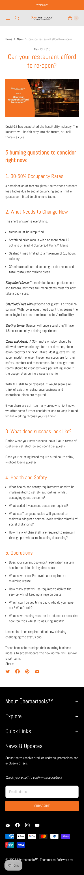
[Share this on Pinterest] (27, 671)
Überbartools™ (27, 859)
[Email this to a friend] (37, 671)
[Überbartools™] (42, 18)
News (20, 39)
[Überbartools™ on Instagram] (30, 825)
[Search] (17, 18)
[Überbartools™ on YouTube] (40, 825)
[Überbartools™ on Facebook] (20, 825)
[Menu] (8, 18)
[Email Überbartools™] (10, 825)
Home (8, 39)
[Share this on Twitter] (9, 671)
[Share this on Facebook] (17, 671)
